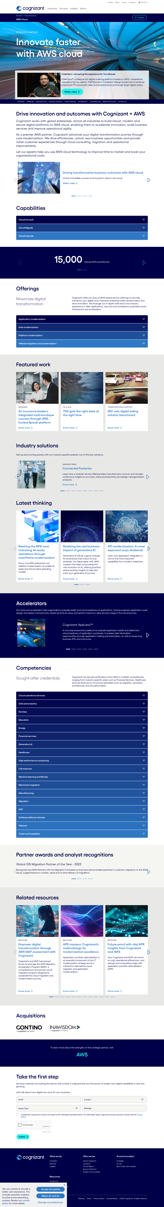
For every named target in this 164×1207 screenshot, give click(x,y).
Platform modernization (31, 335)
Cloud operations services (32, 695)
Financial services (27, 736)
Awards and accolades (91, 1172)
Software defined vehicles (32, 817)
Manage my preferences (50, 1202)
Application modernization (32, 319)
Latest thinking (70, 101)
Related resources (109, 101)
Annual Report (88, 1166)
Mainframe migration (29, 785)
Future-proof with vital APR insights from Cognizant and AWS (126, 948)
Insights (74, 8)
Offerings (30, 101)
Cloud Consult (26, 219)
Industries (52, 8)
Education (24, 720)
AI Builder (120, 1161)
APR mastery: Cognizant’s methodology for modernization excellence (81, 948)
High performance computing (34, 760)
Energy (22, 728)
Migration (23, 801)
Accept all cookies (50, 1189)
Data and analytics (28, 703)
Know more (24, 428)
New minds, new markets (126, 1166)
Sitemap (81, 1198)
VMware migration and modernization (38, 343)
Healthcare (24, 752)
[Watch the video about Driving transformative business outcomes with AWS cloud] (39, 177)
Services (63, 8)
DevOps (23, 712)
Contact (141, 17)
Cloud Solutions (30, 16)
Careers (110, 2)
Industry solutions (55, 101)
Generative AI (25, 744)
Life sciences (25, 768)
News (117, 2)
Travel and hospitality (29, 834)
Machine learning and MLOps (33, 777)
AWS (82, 1054)
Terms (89, 1198)
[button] (148, 180)
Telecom (23, 825)
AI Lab (119, 1164)
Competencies (95, 101)
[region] (33, 1195)
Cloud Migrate (26, 228)
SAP (21, 809)
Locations (86, 1164)
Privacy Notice (99, 1198)
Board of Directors (90, 1169)
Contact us (122, 101)
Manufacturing (26, 793)
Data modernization (28, 327)
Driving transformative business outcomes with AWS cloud (103, 172)
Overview (20, 101)
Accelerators (82, 101)
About (83, 8)
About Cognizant (89, 1161)
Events (124, 2)
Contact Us (54, 1181)
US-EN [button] (143, 2)
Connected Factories (77, 468)
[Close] (64, 1185)
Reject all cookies (50, 1196)
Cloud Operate (26, 236)
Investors (132, 2)
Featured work (41, 101)
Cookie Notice (112, 1198)
